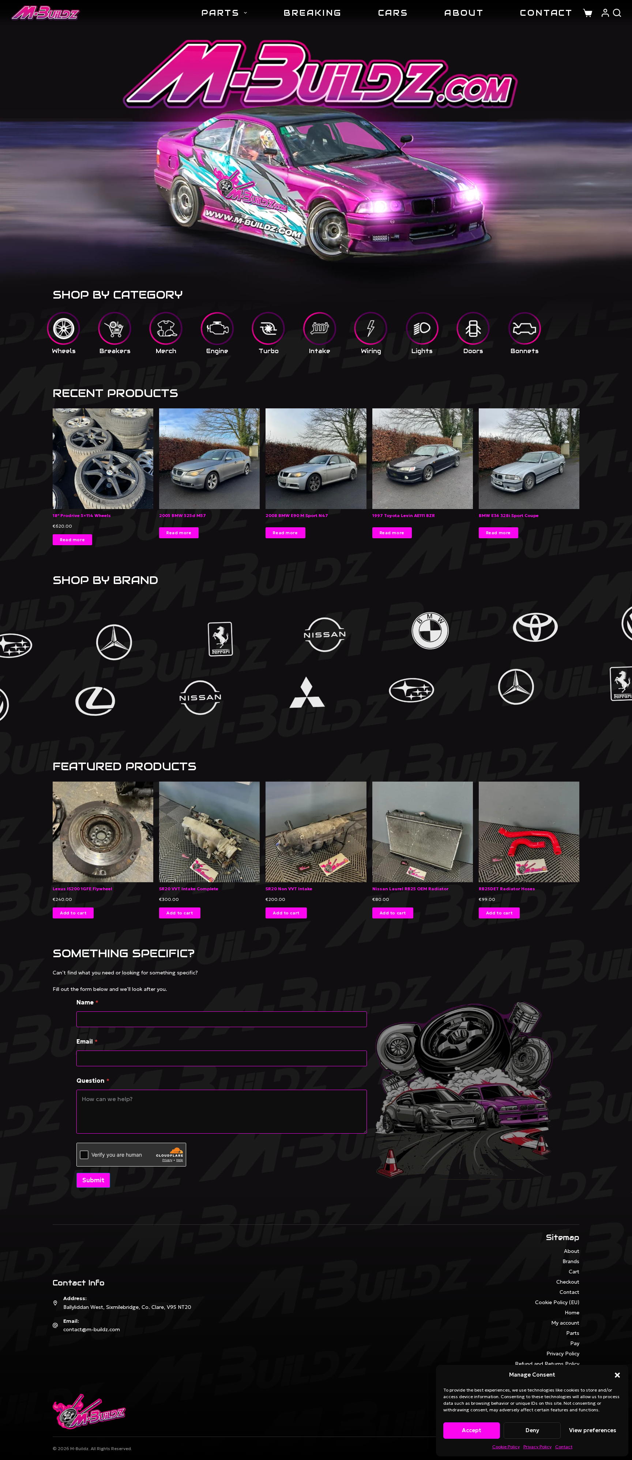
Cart (574, 1271)
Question (92, 1080)
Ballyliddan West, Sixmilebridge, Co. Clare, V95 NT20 (127, 1307)
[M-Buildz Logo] (45, 12)
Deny (532, 1430)
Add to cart (73, 913)
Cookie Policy (506, 1446)
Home (572, 1312)
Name (87, 1002)
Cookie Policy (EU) (557, 1302)
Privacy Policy (537, 1446)
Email (87, 1041)
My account (565, 1322)
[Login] (605, 13)
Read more (72, 539)
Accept (471, 1430)
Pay (574, 1343)
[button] (617, 1375)
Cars (393, 13)
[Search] (617, 13)
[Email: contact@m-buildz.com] (55, 1325)
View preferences (592, 1430)
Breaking (312, 13)
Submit (93, 1180)
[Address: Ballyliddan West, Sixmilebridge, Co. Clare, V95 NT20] (55, 1303)
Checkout (567, 1282)
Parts (220, 13)
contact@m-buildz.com (91, 1329)
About (464, 13)
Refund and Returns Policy (547, 1363)
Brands (571, 1261)
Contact (563, 1446)
